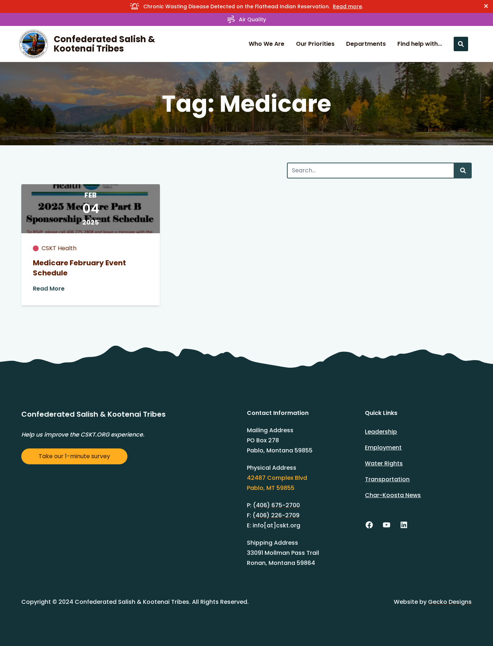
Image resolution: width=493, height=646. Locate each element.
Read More (49, 288)
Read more (347, 6)
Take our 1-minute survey (74, 456)
